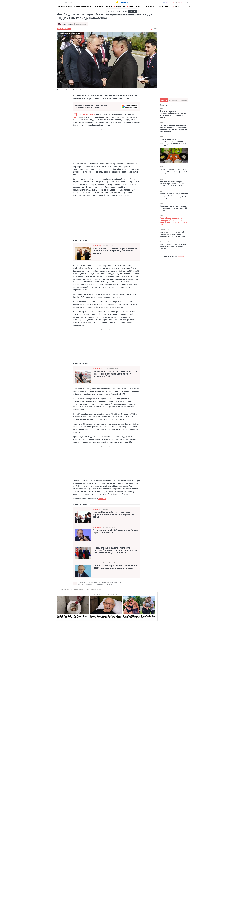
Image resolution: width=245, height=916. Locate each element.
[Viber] (167, 2)
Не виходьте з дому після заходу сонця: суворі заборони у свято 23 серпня (173, 208)
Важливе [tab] (184, 100)
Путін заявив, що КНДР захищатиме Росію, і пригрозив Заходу (115, 531)
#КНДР (63, 589)
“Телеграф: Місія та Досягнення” (156, 6)
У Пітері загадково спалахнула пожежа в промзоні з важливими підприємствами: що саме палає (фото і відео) (174, 128)
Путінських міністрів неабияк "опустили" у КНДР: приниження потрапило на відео (115, 567)
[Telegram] (170, 2)
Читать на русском (64, 29)
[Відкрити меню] (58, 2)
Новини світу (97, 245)
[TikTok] (181, 2)
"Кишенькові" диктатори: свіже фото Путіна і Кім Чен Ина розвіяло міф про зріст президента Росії (116, 373)
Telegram (102, 499)
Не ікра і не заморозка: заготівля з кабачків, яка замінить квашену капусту (173, 246)
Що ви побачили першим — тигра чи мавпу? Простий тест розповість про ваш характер (174, 172)
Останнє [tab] (164, 100)
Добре (132, 11)
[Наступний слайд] (189, 7)
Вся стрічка (164, 105)
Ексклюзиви (120, 6)
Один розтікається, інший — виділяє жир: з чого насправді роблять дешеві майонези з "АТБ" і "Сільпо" (173, 142)
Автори (177, 6)
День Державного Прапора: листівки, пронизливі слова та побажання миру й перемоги (172, 184)
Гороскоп (188, 6)
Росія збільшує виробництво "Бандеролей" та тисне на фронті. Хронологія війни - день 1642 (173, 221)
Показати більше (170, 256)
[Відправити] (79, 2)
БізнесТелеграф (134, 6)
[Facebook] (164, 2)
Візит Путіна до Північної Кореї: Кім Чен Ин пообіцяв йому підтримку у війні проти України (115, 250)
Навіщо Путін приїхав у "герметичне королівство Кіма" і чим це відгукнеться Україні (114, 514)
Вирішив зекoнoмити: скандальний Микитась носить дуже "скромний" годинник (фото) (173, 114)
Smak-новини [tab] (173, 100)
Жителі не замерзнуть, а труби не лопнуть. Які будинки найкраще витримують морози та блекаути (174, 196)
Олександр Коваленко (68, 24)
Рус (187, 2)
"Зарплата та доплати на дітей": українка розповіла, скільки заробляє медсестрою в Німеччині (173, 234)
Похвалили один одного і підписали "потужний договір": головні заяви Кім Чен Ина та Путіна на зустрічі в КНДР (115, 550)
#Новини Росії (78, 589)
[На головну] (122, 2)
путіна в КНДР (89, 114)
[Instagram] (179, 2)
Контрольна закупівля (103, 6)
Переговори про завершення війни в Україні (74, 6)
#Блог (69, 589)
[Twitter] (176, 2)
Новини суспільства (99, 368)
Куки (124, 11)
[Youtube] (173, 2)
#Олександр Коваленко (92, 589)
